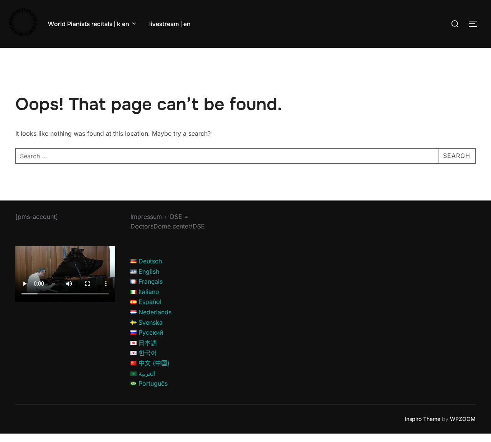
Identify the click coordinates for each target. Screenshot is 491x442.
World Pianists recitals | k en (88, 24)
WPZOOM (463, 419)
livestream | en (170, 24)
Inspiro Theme (422, 419)
